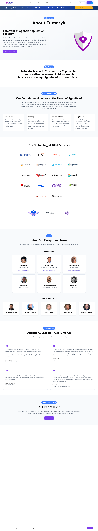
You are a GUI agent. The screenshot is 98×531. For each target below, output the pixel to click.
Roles (47, 3)
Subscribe (49, 418)
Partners (82, 3)
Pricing (61, 3)
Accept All (90, 528)
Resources (55, 3)
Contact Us (72, 3)
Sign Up (89, 3)
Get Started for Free (10, 51)
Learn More (74, 528)
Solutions (32, 3)
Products (40, 3)
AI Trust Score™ (25, 3)
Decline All (82, 528)
